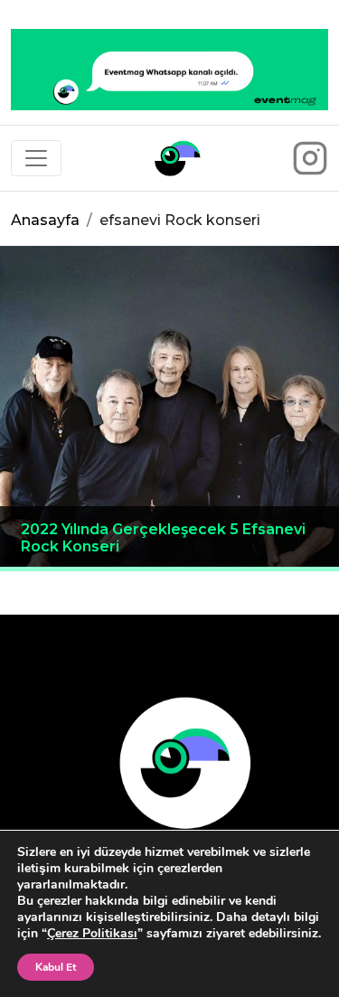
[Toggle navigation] (36, 158)
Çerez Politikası (92, 933)
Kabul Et (55, 967)
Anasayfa (45, 220)
